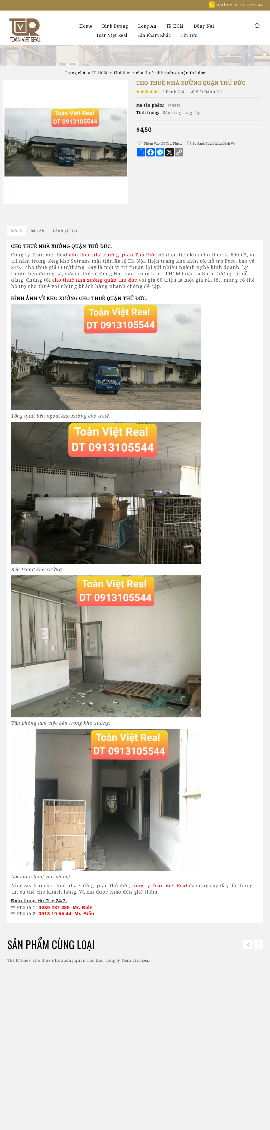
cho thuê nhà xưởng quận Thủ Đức (68, 960)
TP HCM (175, 26)
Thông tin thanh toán (125, 1021)
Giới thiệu (113, 1013)
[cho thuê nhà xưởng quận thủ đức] (65, 142)
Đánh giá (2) (65, 230)
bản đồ (37, 230)
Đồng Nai (204, 26)
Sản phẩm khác (154, 35)
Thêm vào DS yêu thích (162, 143)
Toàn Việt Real (111, 35)
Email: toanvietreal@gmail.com (214, 1052)
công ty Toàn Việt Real (128, 960)
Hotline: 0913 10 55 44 (239, 4)
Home (85, 26)
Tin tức (189, 35)
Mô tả (16, 230)
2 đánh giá (173, 91)
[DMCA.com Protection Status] (135, 1119)
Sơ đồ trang (115, 1029)
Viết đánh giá (209, 91)
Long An (147, 26)
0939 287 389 (213, 1036)
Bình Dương (115, 26)
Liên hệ (110, 1037)
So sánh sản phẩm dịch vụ (213, 143)
